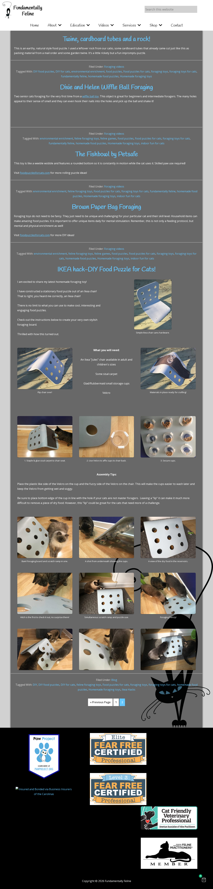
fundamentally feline (74, 76)
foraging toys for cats (183, 71)
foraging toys (159, 71)
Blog (114, 680)
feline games (108, 138)
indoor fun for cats (152, 143)
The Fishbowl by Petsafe (106, 154)
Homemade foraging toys (136, 76)
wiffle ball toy (90, 96)
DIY (35, 685)
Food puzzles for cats (136, 71)
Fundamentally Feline (27, 11)
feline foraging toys (86, 138)
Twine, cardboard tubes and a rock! (106, 39)
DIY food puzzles (43, 71)
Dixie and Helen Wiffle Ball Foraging (106, 87)
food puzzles (114, 71)
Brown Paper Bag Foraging (106, 207)
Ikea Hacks (128, 689)
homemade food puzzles (103, 76)
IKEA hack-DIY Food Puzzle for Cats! (107, 269)
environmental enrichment (88, 71)
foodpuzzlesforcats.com (35, 173)
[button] (204, 880)
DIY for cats (63, 71)
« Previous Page (100, 703)
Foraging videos (114, 66)
